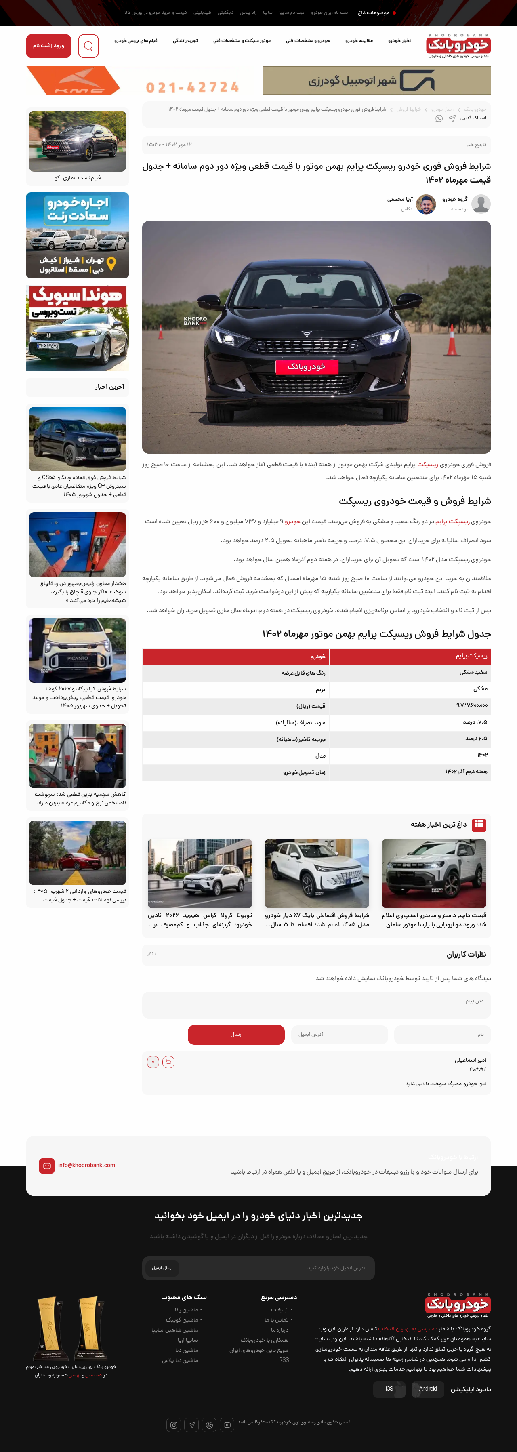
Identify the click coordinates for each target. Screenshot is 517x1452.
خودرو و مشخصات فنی (308, 41)
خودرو (293, 522)
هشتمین (93, 1375)
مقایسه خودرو (359, 41)
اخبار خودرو (399, 41)
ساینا (268, 13)
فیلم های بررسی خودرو (136, 41)
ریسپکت (427, 465)
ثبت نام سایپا (292, 13)
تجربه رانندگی (185, 41)
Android (428, 1389)
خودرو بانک (475, 110)
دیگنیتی (225, 13)
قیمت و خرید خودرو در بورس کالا (155, 13)
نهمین (74, 1375)
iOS (389, 1389)
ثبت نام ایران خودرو (329, 13)
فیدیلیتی (202, 13)
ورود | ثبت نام (48, 46)
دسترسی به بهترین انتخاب (407, 1329)
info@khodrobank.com (86, 1166)
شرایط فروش (409, 110)
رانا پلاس (248, 13)
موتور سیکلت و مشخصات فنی (242, 41)
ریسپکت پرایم (452, 522)
